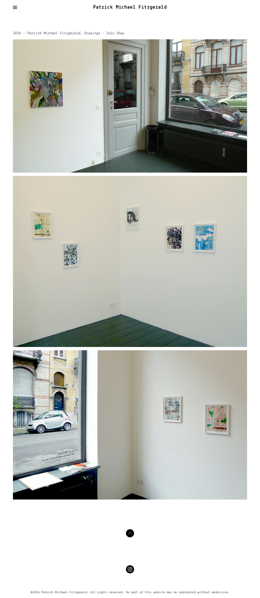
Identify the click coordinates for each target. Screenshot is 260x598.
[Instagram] (130, 569)
